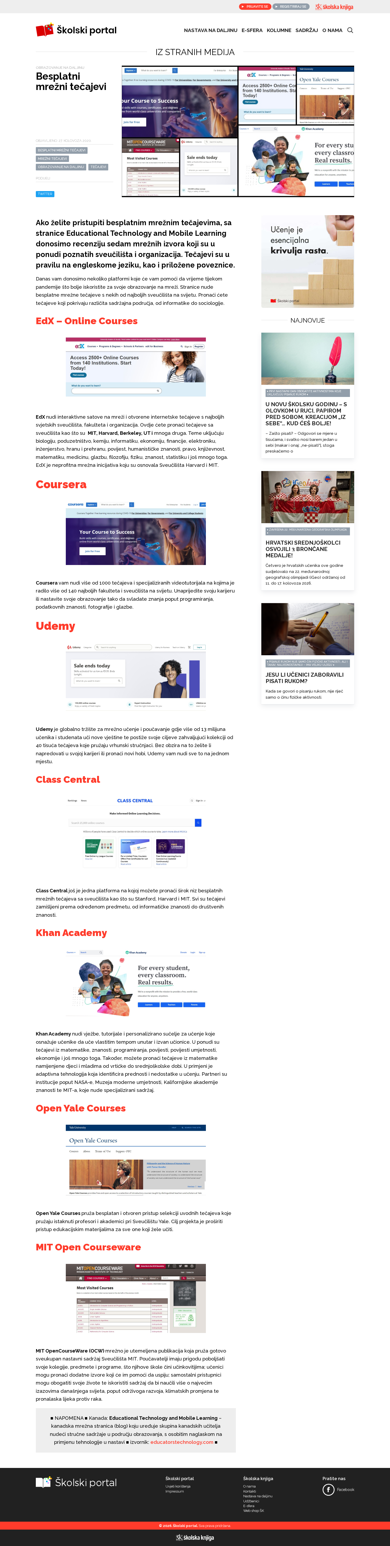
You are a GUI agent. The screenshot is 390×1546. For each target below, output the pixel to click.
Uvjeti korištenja (178, 1486)
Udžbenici (251, 1501)
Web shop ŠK (253, 1511)
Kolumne (279, 30)
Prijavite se (257, 6)
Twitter (45, 194)
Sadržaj (307, 30)
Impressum (175, 1491)
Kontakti (249, 1491)
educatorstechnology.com (181, 1442)
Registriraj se (293, 6)
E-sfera (248, 1506)
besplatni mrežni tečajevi (61, 150)
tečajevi (98, 167)
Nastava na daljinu (210, 30)
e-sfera (252, 30)
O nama (332, 30)
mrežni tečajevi (52, 159)
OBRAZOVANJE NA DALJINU (61, 167)
